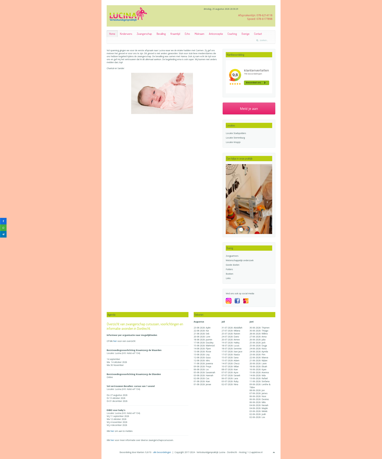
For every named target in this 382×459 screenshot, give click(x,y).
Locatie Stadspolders (236, 133)
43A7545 (251, 229)
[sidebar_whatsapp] (3, 227)
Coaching (232, 33)
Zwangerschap (144, 33)
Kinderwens (126, 33)
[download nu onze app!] (246, 300)
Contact (258, 33)
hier (115, 341)
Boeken (229, 273)
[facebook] (238, 300)
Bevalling (161, 33)
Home (112, 33)
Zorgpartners (232, 255)
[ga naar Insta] (230, 300)
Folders (229, 269)
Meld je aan (249, 108)
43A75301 (246, 229)
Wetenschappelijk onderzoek (240, 260)
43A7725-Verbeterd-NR (241, 229)
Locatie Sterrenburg (235, 137)
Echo (187, 33)
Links (228, 278)
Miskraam (199, 33)
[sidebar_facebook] (3, 221)
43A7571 (256, 229)
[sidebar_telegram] (3, 234)
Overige (245, 33)
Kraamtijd (175, 33)
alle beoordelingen (162, 452)
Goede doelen (232, 264)
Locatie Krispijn (233, 142)
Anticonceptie (216, 33)
